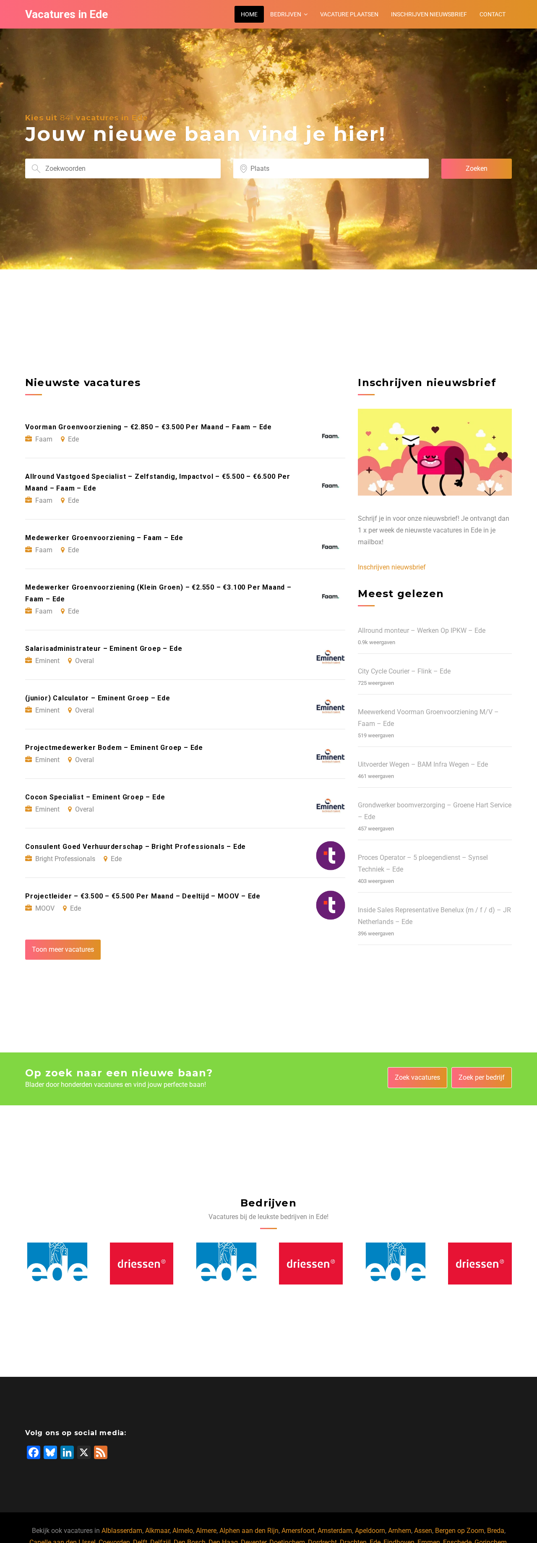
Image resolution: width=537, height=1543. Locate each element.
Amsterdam (335, 1531)
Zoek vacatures (417, 1077)
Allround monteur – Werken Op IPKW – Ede (421, 630)
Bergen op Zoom (459, 1531)
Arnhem (399, 1531)
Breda (495, 1531)
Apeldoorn (370, 1531)
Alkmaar (157, 1531)
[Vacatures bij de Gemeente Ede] (142, 1263)
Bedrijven (285, 14)
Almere (206, 1531)
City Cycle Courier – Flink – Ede (404, 671)
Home (249, 14)
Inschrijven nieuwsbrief (429, 14)
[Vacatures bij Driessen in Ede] (57, 1263)
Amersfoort (298, 1531)
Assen (423, 1531)
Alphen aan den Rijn (249, 1531)
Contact (493, 14)
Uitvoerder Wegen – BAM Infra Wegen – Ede (423, 764)
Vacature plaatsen (349, 14)
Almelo (182, 1531)
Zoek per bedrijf (482, 1077)
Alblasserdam (122, 1531)
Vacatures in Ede (66, 14)
